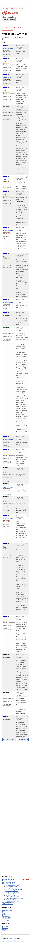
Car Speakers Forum (11, 895)
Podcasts (23, 8)
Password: (19, 37)
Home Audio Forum (8, 879)
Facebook (5, 926)
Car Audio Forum (7, 883)
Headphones (11, 8)
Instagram (5, 928)
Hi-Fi (12, 7)
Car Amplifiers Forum (11, 886)
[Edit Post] (27, 45)
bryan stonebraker (8, 48)
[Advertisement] (15, 808)
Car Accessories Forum (12, 885)
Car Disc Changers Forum (12, 888)
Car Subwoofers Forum (12, 896)
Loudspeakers (18, 7)
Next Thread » (23, 739)
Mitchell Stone (7, 77)
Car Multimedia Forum (11, 891)
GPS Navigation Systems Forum (14, 898)
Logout (4, 911)
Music (18, 8)
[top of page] (3, 45)
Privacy (22, 941)
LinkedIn (4, 929)
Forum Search (9, 20)
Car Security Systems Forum (13, 894)
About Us (4, 941)
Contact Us (10, 941)
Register (4, 913)
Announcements (7, 918)
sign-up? (9, 37)
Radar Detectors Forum (12, 901)
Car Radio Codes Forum (12, 892)
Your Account (6, 920)
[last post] (5, 45)
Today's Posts (25, 879)
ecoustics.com (12, 938)
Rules (4, 914)
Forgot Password (7, 910)
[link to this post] (7, 45)
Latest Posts (6, 7)
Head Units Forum (10, 899)
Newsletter (17, 941)
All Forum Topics (7, 904)
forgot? (21, 37)
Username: (6, 37)
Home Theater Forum (8, 882)
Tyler (4, 61)
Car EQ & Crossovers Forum (13, 889)
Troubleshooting (6, 917)
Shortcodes (5, 916)
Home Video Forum (8, 881)
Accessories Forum (8, 902)
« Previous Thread (9, 739)
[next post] (4, 45)
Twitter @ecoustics (7, 931)
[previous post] (4, 58)
